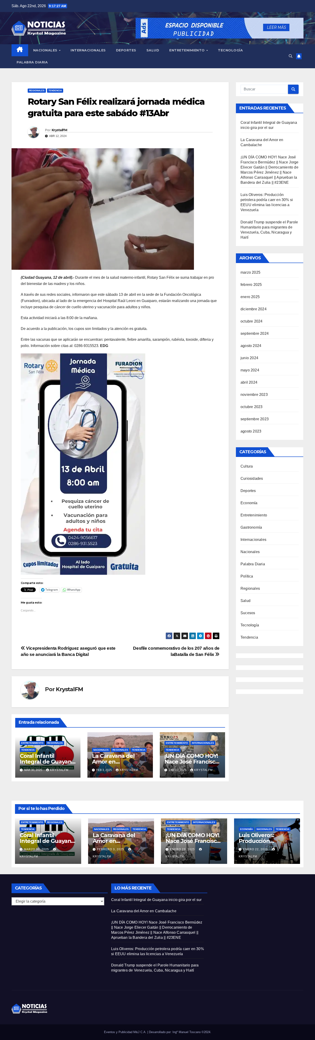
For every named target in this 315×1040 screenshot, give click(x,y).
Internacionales (88, 50)
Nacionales (46, 50)
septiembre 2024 (255, 333)
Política (247, 576)
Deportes (126, 50)
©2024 (206, 1032)
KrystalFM (59, 130)
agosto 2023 (251, 431)
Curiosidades (252, 478)
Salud (152, 50)
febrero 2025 (251, 285)
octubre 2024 (251, 321)
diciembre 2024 (254, 309)
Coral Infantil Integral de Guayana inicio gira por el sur (47, 762)
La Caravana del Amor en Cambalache (113, 762)
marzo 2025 (250, 272)
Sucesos (248, 613)
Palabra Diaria (32, 62)
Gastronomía (251, 527)
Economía (249, 503)
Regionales (37, 90)
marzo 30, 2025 (37, 849)
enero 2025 (250, 297)
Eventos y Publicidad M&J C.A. (125, 1032)
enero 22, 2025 (256, 849)
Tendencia (55, 90)
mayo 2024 (250, 370)
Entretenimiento (187, 50)
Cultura (247, 466)
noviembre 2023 (254, 395)
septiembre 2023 (255, 419)
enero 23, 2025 (183, 849)
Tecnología (230, 50)
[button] (290, 56)
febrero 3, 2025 (111, 849)
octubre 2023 (251, 407)
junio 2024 (249, 358)
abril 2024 (249, 382)
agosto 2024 (251, 346)
